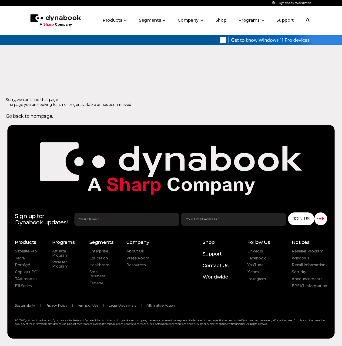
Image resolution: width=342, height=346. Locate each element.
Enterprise (98, 251)
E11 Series (23, 286)
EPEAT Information (309, 286)
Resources (136, 265)
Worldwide (215, 277)
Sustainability (25, 305)
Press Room (137, 258)
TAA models (26, 279)
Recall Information (308, 265)
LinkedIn (255, 251)
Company (137, 242)
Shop (209, 242)
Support (212, 254)
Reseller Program (60, 264)
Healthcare (99, 265)
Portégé (22, 265)
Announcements (307, 279)
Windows (300, 258)
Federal (96, 283)
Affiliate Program (60, 253)
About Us (135, 251)
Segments (101, 242)
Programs (63, 242)
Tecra (20, 258)
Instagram (256, 279)
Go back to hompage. (29, 116)
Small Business (97, 274)
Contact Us (215, 265)
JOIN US (301, 218)
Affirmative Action (161, 305)
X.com (253, 272)
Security (299, 272)
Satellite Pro (26, 251)
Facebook (256, 258)
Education (98, 258)
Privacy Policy (56, 305)
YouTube (255, 265)
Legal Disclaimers (122, 305)
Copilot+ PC (26, 272)
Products (25, 242)
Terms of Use (88, 305)
